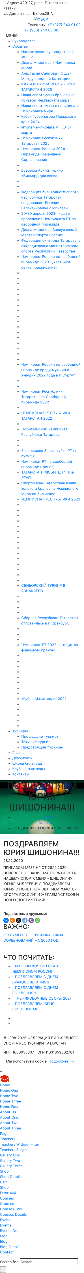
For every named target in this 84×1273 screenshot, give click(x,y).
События (20, 46)
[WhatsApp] (37, 920)
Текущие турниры (37, 741)
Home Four (9, 1106)
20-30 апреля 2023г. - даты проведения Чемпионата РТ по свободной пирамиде (48, 218)
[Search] (3, 1269)
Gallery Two (10, 1160)
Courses (7, 1198)
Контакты (20, 774)
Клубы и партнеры (28, 768)
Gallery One (10, 1155)
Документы (22, 758)
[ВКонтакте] (6, 920)
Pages (5, 1133)
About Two (9, 1122)
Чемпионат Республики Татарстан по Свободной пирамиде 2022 (43, 396)
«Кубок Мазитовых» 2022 (44, 698)
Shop (4, 1171)
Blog (4, 1236)
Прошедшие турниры (40, 736)
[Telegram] (25, 920)
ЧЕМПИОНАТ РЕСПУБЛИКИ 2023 (50, 499)
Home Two (9, 1096)
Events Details (12, 1230)
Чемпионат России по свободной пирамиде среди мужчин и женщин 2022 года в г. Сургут (51, 369)
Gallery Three (11, 1166)
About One (9, 1117)
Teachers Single (13, 1149)
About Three (10, 1128)
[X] (18, 920)
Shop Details (11, 1176)
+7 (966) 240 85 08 (41, 30)
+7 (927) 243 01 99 (64, 24)
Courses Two (11, 1209)
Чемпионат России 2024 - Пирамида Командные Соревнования (44, 154)
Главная (19, 752)
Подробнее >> (61, 1061)
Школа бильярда (27, 763)
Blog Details (10, 1246)
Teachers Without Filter (19, 1144)
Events (5, 1220)
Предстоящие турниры (42, 747)
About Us (8, 1112)
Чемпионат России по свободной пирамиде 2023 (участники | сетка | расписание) (51, 262)
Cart (4, 1182)
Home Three (10, 1101)
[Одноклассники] (12, 920)
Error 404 (8, 1193)
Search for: (9, 1262)
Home (5, 1085)
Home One (9, 1090)
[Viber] (31, 920)
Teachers (7, 1139)
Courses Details (13, 1214)
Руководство (24, 41)
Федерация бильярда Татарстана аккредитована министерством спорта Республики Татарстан (50, 245)
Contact (7, 1252)
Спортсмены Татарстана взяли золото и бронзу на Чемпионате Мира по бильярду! (49, 488)
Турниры (20, 731)
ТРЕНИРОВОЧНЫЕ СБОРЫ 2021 (43, 998)
